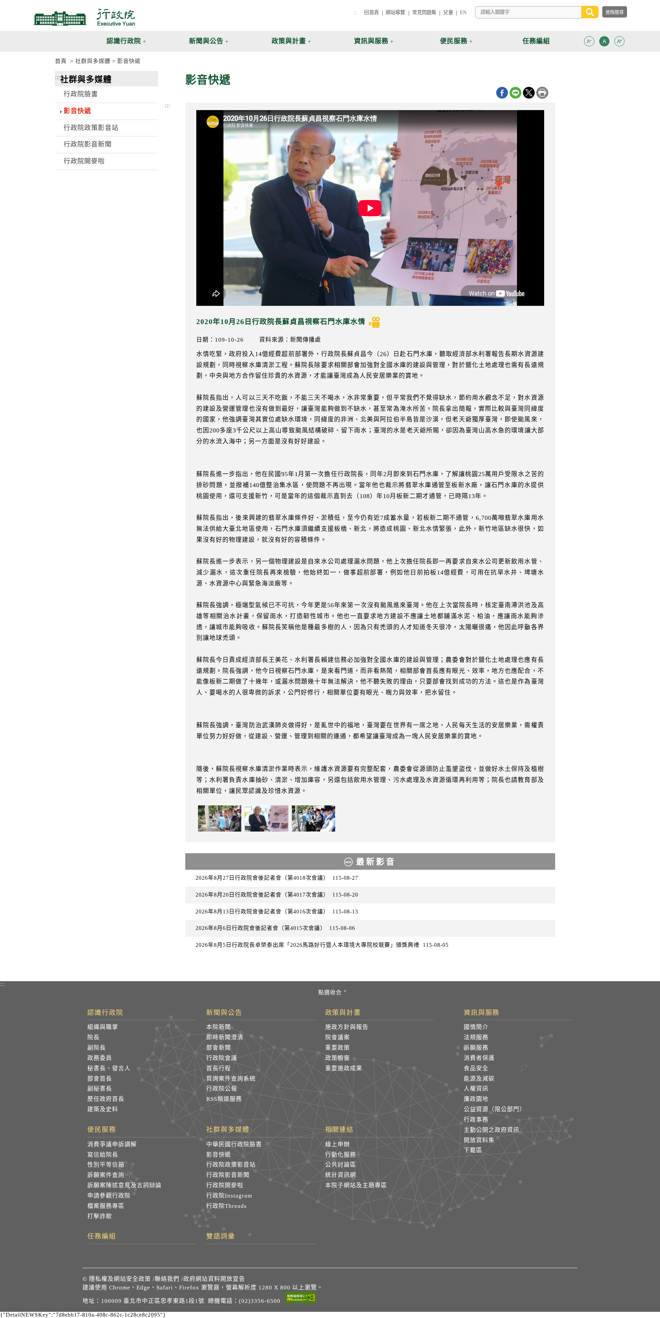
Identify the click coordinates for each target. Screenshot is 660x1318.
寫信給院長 (102, 1154)
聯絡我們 (167, 1279)
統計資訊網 (340, 1175)
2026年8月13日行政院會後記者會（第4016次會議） (277, 911)
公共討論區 (340, 1164)
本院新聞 (218, 1027)
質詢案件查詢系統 (231, 1078)
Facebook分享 (502, 93)
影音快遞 (129, 61)
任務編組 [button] (536, 41)
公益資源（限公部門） (495, 1109)
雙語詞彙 (220, 1236)
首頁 (61, 61)
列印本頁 (542, 93)
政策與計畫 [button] (289, 41)
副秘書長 (99, 1088)
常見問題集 (424, 12)
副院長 (96, 1047)
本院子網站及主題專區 (356, 1185)
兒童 (448, 12)
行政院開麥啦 (84, 161)
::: (355, 12)
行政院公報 (221, 1088)
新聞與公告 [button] (206, 41)
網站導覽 (395, 12)
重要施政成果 (343, 1068)
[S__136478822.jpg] (266, 818)
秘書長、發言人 (109, 1068)
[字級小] (589, 42)
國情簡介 (476, 1027)
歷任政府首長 (105, 1099)
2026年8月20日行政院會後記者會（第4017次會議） (277, 895)
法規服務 (476, 1037)
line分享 (515, 93)
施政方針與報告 (346, 1027)
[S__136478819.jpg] (219, 818)
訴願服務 (476, 1047)
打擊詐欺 (99, 1216)
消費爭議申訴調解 (112, 1144)
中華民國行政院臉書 (234, 1144)
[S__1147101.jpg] (313, 818)
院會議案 (337, 1037)
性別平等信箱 (105, 1164)
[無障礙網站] (301, 1298)
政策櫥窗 (337, 1058)
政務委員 (99, 1058)
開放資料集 (479, 1140)
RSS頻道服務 (224, 1099)
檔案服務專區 (105, 1206)
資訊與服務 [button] (371, 41)
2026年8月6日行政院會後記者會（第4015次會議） (275, 928)
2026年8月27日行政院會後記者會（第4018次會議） (277, 878)
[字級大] (619, 42)
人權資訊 (476, 1088)
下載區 (473, 1150)
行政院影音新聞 (88, 144)
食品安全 (476, 1068)
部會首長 (99, 1078)
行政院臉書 (81, 94)
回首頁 (371, 12)
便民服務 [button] (454, 41)
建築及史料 (102, 1109)
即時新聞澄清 (224, 1037)
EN (463, 12)
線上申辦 (337, 1144)
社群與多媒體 (92, 61)
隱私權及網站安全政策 (120, 1279)
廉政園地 (476, 1099)
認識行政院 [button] (124, 41)
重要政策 (337, 1047)
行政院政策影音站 (91, 127)
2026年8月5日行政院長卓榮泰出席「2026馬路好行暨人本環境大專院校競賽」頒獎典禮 (322, 945)
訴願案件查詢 (105, 1175)
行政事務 (476, 1119)
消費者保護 (479, 1058)
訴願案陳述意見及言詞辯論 (124, 1185)
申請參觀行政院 (109, 1195)
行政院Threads (226, 1206)
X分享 (529, 93)
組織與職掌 (102, 1027)
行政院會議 (221, 1058)
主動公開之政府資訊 (491, 1130)
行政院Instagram (229, 1195)
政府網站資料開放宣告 (214, 1279)
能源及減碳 (479, 1078)
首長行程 (218, 1068)
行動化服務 (340, 1154)
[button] (589, 41)
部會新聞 (218, 1047)
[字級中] (604, 42)
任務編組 (101, 1236)
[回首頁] (84, 17)
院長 (93, 1037)
